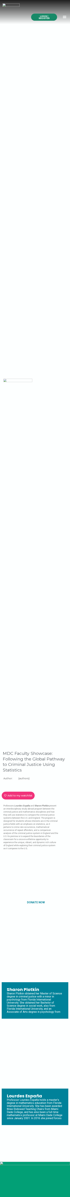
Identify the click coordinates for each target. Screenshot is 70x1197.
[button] (64, 17)
